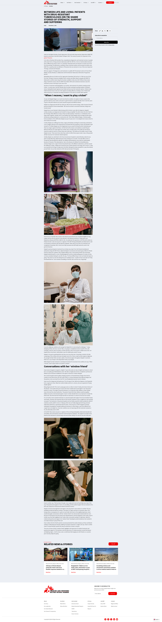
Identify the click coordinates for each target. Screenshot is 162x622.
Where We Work (63, 606)
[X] (105, 31)
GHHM (73, 608)
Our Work (69, 2)
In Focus (85, 2)
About (62, 2)
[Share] (110, 31)
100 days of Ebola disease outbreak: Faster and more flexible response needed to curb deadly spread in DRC (55, 568)
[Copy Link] (100, 31)
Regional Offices (114, 603)
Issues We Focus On (92, 606)
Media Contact (114, 606)
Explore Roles (103, 606)
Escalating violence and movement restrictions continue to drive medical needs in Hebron (106, 567)
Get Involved (77, 2)
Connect (100, 2)
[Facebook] (107, 31)
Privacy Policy (111, 45)
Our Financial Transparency (50, 611)
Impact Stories (91, 603)
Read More (48, 572)
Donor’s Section (75, 613)
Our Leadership (47, 606)
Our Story (46, 603)
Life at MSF (102, 603)
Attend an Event (75, 603)
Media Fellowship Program (77, 606)
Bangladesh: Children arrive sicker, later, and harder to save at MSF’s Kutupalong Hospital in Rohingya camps (80, 568)
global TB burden (48, 58)
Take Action (74, 611)
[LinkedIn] (102, 31)
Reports (89, 608)
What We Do (62, 603)
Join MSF (93, 2)
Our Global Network (48, 608)
